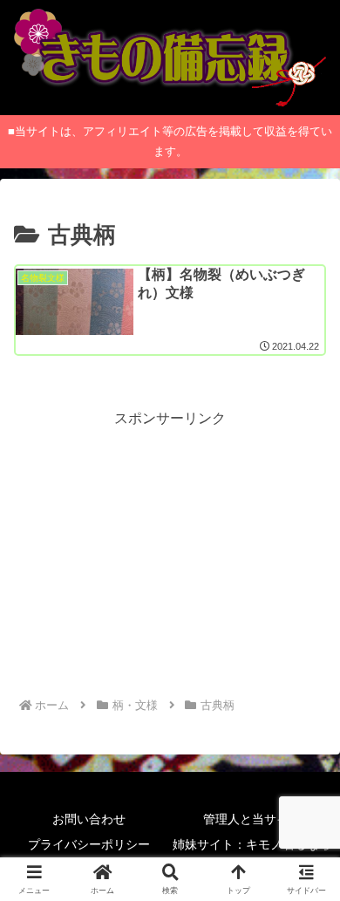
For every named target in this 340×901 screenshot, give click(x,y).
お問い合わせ (89, 819)
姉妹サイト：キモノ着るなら (252, 844)
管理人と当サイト (252, 819)
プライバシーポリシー (89, 844)
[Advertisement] (170, 553)
